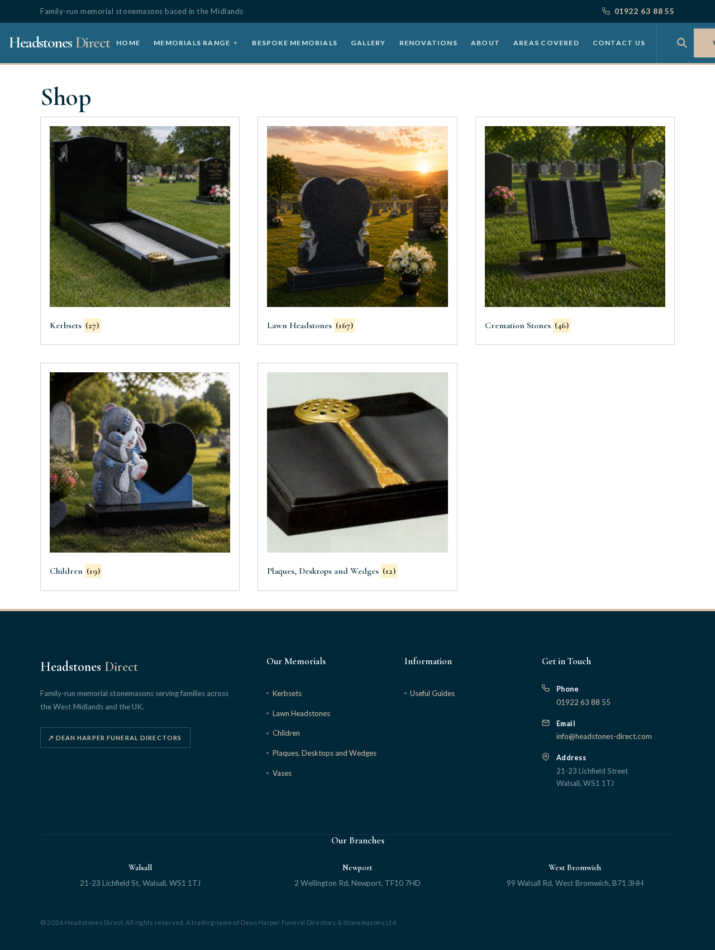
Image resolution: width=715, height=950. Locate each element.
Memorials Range (196, 42)
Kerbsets (287, 693)
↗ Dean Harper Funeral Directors (115, 737)
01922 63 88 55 (644, 11)
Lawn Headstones (301, 713)
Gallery (368, 42)
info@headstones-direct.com (604, 736)
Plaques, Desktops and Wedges (324, 753)
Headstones (59, 42)
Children (286, 732)
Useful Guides (432, 693)
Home (128, 42)
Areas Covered (546, 42)
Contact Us (619, 42)
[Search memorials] (682, 43)
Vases (282, 773)
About (485, 42)
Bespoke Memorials (294, 42)
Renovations (428, 42)
